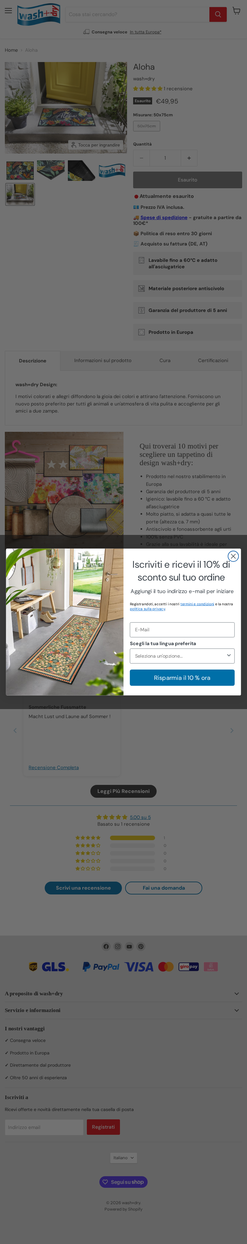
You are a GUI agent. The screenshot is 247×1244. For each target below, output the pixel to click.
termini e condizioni (197, 603)
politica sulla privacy (147, 609)
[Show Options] (229, 656)
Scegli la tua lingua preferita (163, 643)
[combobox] (180, 656)
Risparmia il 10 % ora (182, 677)
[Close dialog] (233, 556)
